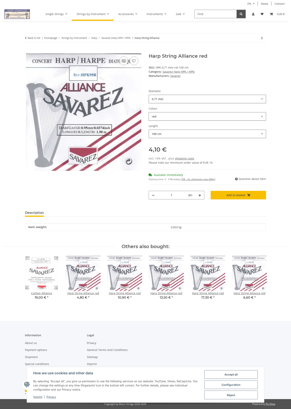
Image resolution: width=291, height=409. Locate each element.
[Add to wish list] (134, 60)
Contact (280, 4)
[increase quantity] (199, 195)
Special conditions (37, 364)
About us (31, 343)
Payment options (36, 350)
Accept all (231, 374)
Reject (231, 395)
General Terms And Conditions (107, 350)
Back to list (34, 38)
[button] (253, 14)
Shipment (31, 357)
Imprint (37, 396)
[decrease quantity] (153, 195)
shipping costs (184, 158)
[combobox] (207, 99)
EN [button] (249, 4)
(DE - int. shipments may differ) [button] (198, 179)
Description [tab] (34, 213)
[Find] (241, 14)
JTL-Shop (270, 404)
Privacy (51, 396)
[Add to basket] (28, 51)
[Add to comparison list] (123, 60)
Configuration (231, 384)
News (264, 4)
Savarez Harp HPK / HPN (179, 72)
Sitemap (92, 357)
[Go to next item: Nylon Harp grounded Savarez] (262, 38)
